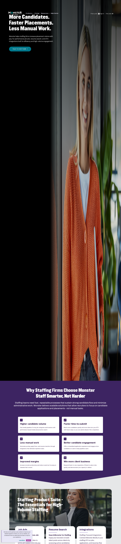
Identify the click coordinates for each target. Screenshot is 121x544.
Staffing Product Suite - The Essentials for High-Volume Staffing (40, 504)
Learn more (22, 540)
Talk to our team (19, 49)
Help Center (54, 13)
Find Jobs (109, 13)
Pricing (37, 13)
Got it (28, 540)
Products (29, 13)
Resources (44, 13)
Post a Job (94, 13)
